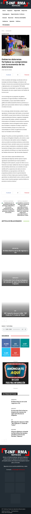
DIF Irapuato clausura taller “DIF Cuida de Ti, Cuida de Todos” (15, 314)
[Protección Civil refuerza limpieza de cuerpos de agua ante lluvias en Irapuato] (15, 270)
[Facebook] (9, 477)
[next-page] (5, 320)
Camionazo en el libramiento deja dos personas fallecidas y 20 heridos (8, 210)
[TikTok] (9, 488)
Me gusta (6, 339)
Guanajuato (8, 31)
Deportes (15, 248)
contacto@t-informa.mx (18, 469)
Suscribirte (15, 348)
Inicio (3, 31)
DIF (15, 310)
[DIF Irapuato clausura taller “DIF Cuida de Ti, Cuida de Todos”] (15, 301)
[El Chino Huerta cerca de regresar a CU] (15, 239)
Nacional (13, 429)
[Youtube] (15, 498)
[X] (20, 488)
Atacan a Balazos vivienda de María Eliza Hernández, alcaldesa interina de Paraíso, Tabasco (19, 434)
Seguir (15, 339)
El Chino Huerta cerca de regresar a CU (15, 251)
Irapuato (15, 277)
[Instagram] (20, 477)
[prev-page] (3, 320)
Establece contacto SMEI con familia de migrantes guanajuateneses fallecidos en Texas (22, 212)
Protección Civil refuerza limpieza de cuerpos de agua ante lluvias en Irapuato (15, 282)
